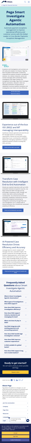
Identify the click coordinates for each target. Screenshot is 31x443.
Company (5, 406)
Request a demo (15, 372)
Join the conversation (9, 403)
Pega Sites (5, 410)
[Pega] (7, 2)
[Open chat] (28, 421)
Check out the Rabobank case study (13, 210)
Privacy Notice (7, 428)
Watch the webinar (15, 93)
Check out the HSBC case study (11, 147)
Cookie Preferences (15, 440)
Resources (5, 413)
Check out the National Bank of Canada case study (15, 272)
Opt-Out (15, 436)
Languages (6, 417)
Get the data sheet (15, 91)
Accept (15, 433)
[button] (15, 297)
